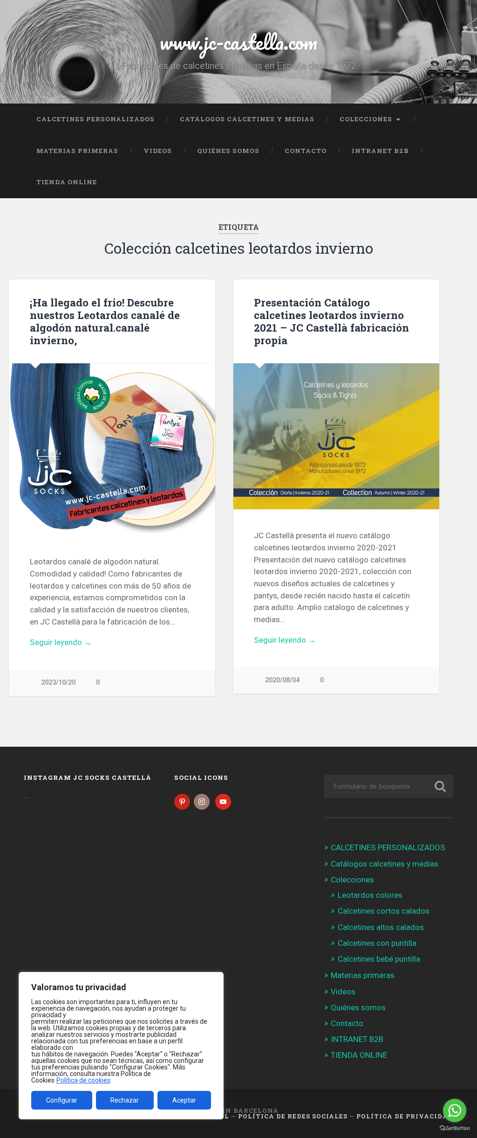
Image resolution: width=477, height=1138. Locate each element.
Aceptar (184, 1100)
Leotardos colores (370, 895)
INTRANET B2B (380, 150)
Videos (157, 150)
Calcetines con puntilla (377, 943)
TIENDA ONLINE (66, 182)
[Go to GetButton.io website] (455, 1128)
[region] (121, 1045)
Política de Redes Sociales (293, 1116)
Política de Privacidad (404, 1116)
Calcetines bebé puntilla (379, 959)
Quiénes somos (228, 150)
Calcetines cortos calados (383, 911)
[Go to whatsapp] (454, 1110)
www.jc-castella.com (238, 41)
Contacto (306, 150)
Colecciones (366, 119)
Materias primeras (77, 150)
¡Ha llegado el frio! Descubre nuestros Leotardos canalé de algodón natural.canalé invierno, (105, 321)
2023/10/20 (58, 683)
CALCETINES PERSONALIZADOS (95, 119)
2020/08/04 (282, 680)
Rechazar (124, 1100)
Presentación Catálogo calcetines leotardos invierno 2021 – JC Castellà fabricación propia (331, 321)
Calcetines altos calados (381, 927)
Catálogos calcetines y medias (247, 119)
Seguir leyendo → (61, 642)
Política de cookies (83, 1080)
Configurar (61, 1100)
